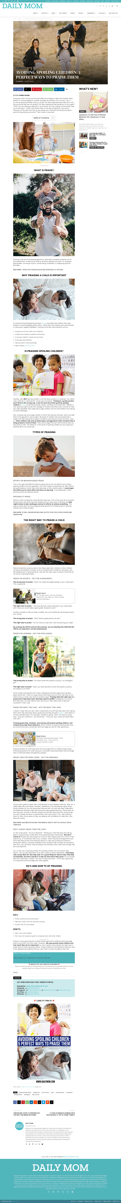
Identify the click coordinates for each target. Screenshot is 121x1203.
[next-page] (83, 152)
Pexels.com (31, 1086)
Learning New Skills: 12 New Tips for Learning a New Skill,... (97, 134)
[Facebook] (3, 1)
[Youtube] (17, 1)
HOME (72, 13)
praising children (60, 1092)
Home (14, 19)
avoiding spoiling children (25, 1092)
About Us (73, 1201)
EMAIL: (16, 972)
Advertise (80, 1201)
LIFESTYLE (44, 13)
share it (61, 713)
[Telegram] (43, 1102)
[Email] (39, 1102)
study (44, 323)
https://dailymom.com (30, 1125)
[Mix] (47, 1102)
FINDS (53, 13)
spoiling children (18, 1094)
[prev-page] (80, 152)
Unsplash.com (24, 1086)
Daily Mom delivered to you (37, 986)
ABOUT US (69, 1)
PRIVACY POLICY (115, 1)
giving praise (36, 1092)
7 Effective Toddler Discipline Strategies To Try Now (42, 270)
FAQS (102, 1)
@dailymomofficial (71, 1157)
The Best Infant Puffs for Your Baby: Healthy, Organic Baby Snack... (98, 144)
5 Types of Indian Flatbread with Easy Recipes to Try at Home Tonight (61, 1114)
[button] (117, 6)
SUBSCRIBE (82, 1)
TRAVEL (80, 13)
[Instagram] (6, 1)
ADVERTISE (75, 1)
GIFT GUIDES (55, 1)
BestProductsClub (64, 990)
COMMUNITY (91, 13)
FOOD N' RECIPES (97, 147)
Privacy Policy (89, 1201)
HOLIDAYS (102, 13)
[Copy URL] (51, 1102)
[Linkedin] (31, 1102)
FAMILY (35, 13)
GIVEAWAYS (62, 1)
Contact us (116, 1201)
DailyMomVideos (32, 992)
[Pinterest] (9, 1)
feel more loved (29, 345)
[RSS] (12, 1)
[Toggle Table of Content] (52, 117)
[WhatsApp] (27, 1102)
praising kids (69, 1092)
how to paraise (45, 1092)
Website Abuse (107, 1201)
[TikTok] (36, 1144)
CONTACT (107, 1)
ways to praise (35, 1094)
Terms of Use (98, 1201)
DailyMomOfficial (33, 988)
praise (52, 1092)
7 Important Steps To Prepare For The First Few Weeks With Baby (26, 1114)
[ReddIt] (35, 1102)
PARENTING (23, 68)
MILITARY (48, 1)
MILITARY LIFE (113, 13)
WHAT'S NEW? (88, 89)
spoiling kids (27, 1094)
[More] (67, 89)
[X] (14, 1)
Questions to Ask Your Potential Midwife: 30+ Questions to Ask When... (92, 117)
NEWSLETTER (90, 1)
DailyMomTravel (49, 990)
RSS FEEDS (97, 1)
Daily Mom (20, 81)
